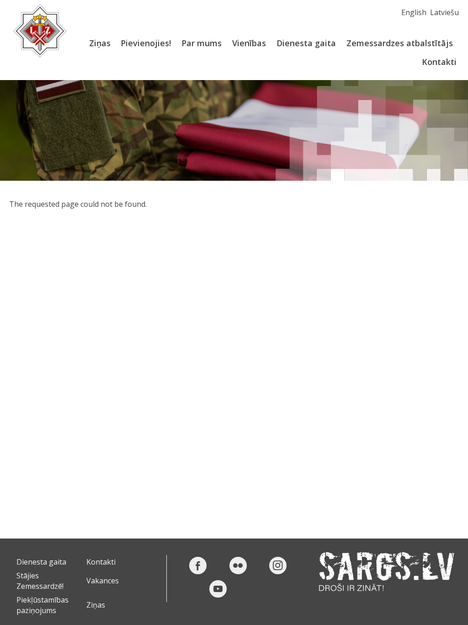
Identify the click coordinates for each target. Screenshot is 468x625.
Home (40, 31)
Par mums (201, 43)
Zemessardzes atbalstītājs (399, 43)
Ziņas (100, 43)
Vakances (102, 581)
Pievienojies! (146, 43)
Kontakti (439, 61)
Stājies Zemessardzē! (40, 581)
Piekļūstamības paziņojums (42, 605)
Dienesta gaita (306, 43)
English (413, 12)
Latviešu (444, 12)
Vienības (249, 43)
